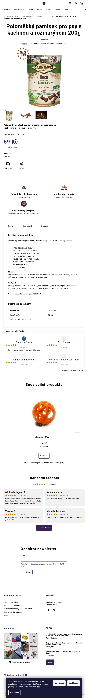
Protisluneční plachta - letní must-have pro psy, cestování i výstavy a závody (64, 635)
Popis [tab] (10, 226)
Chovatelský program (13, 612)
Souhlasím (73, 683)
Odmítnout (59, 683)
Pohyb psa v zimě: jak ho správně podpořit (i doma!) (63, 652)
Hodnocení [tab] (27, 226)
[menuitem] (6, 9)
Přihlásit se (27, 572)
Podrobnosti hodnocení (57, 43)
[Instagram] (54, 610)
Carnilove (44, 40)
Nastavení (14, 692)
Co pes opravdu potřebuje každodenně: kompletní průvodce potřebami (65, 643)
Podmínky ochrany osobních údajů (18, 608)
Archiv (50, 662)
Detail (42, 456)
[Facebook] (48, 610)
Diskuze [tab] (44, 226)
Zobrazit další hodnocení (72, 370)
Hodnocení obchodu (44, 478)
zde (38, 686)
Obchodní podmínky (12, 605)
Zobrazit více (44, 527)
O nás (6, 615)
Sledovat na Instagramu (22, 662)
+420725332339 (52, 605)
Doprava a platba (11, 602)
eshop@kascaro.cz (54, 602)
